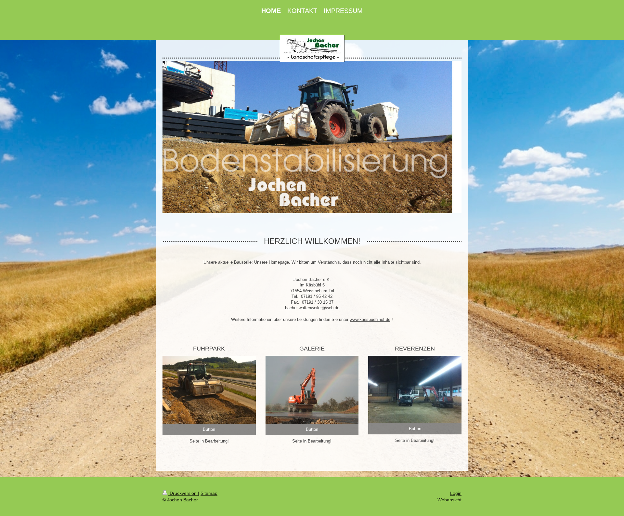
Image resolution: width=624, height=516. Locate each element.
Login (456, 493)
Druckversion (183, 493)
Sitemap (209, 493)
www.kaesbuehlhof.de (370, 319)
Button (209, 429)
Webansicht (449, 499)
